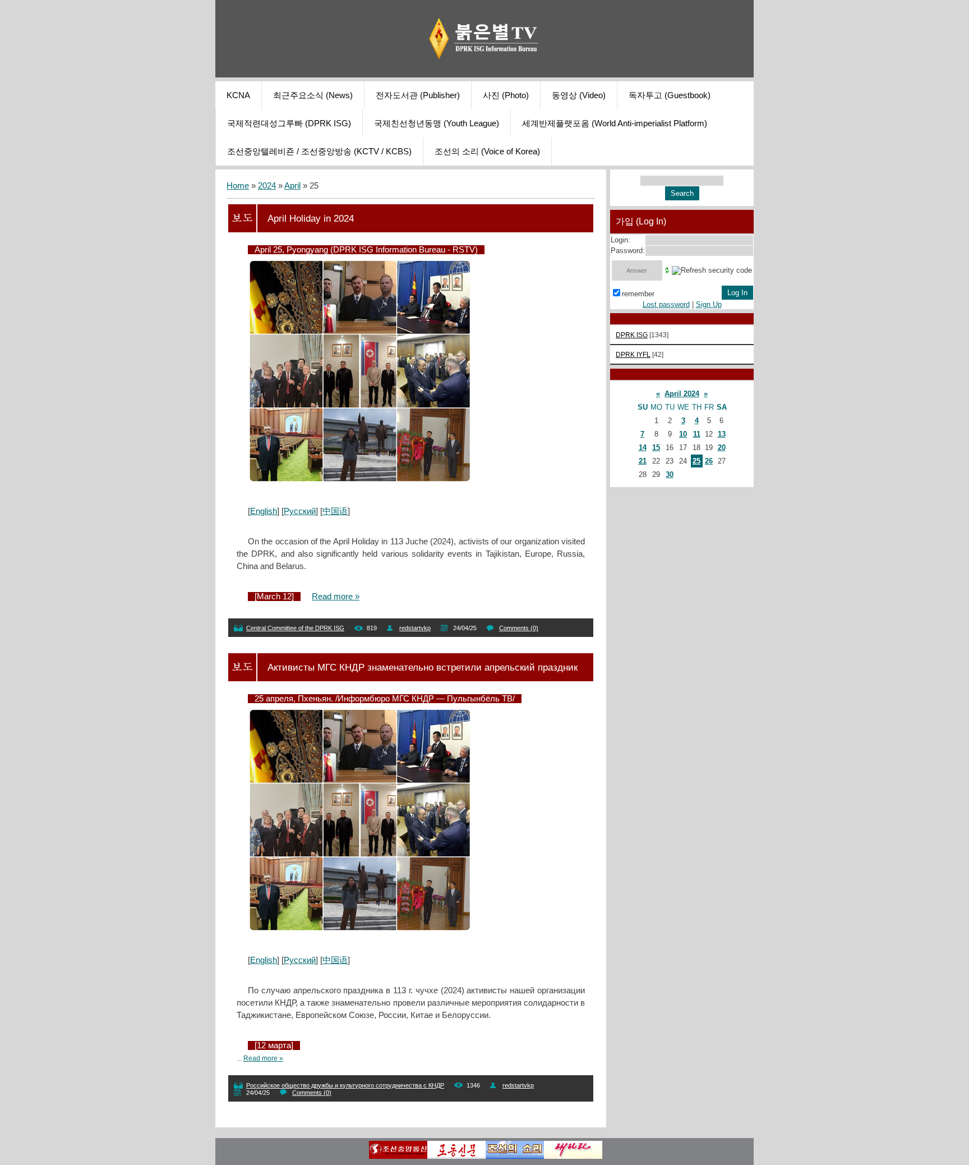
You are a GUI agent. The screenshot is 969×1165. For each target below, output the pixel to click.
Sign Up (709, 304)
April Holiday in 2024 (310, 218)
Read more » (335, 596)
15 (656, 447)
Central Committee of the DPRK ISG (295, 628)
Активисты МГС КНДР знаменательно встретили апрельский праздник (422, 667)
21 (643, 461)
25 (696, 461)
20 (722, 447)
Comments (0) (518, 628)
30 (669, 474)
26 (709, 461)
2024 (267, 185)
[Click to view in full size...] (360, 480)
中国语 (335, 511)
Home (238, 185)
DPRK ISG (632, 334)
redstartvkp (415, 628)
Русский (300, 511)
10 (683, 434)
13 (722, 434)
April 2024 (682, 393)
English (263, 511)
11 (696, 434)
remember (638, 294)
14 (643, 447)
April (292, 185)
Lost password (666, 304)
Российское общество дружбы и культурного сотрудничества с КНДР (345, 1085)
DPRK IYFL (633, 354)
